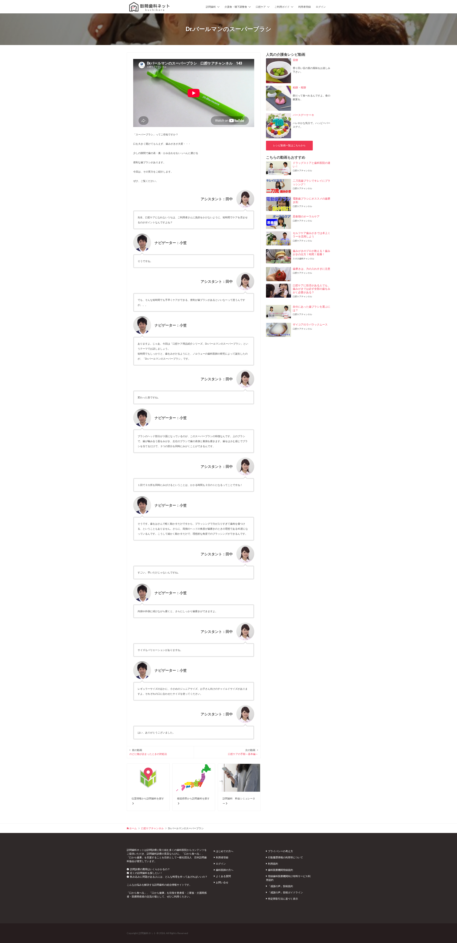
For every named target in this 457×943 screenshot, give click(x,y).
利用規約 (273, 863)
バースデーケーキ (303, 114)
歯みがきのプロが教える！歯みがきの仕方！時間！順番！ (311, 252)
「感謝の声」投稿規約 (280, 886)
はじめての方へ (224, 851)
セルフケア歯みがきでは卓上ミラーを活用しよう (311, 234)
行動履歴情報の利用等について (285, 857)
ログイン (321, 6)
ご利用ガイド (282, 6)
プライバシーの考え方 (280, 851)
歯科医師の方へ (224, 869)
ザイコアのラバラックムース (310, 324)
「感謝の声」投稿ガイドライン (285, 892)
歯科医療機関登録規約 (280, 869)
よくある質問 (223, 876)
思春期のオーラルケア (306, 216)
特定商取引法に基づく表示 (283, 898)
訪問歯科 (211, 6)
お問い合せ (222, 882)
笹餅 (295, 59)
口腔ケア (261, 6)
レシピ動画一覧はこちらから (289, 145)
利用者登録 (304, 6)
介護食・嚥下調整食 (236, 6)
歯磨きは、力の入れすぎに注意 (311, 268)
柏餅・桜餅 (299, 87)
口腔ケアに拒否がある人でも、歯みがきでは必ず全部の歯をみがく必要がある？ (311, 289)
